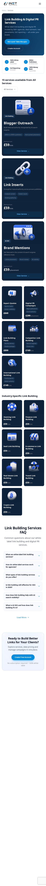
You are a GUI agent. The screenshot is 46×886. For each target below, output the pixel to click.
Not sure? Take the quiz (17, 42)
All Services (8, 89)
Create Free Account (23, 657)
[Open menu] (40, 3)
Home (4, 10)
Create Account (14, 48)
